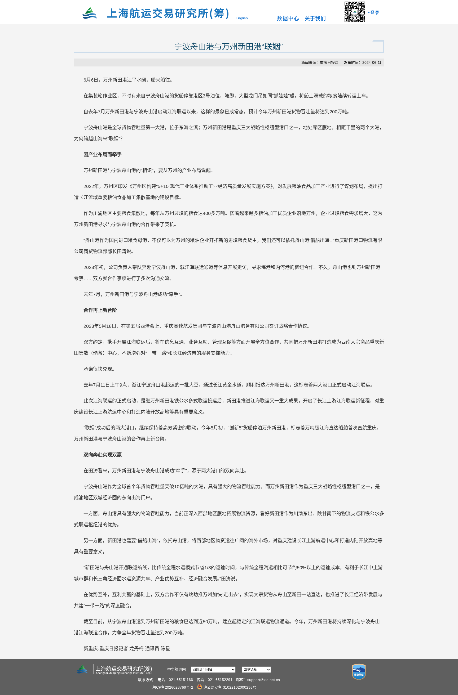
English (242, 18)
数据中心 (288, 18)
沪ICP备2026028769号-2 (172, 687)
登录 (375, 12)
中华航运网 (176, 669)
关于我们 (315, 18)
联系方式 (145, 680)
